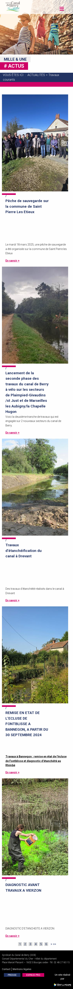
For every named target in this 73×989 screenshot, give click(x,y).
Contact (6, 969)
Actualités (36, 75)
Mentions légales (22, 969)
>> (54, 944)
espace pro (33, 974)
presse (12, 974)
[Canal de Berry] (12, 6)
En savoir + (12, 260)
